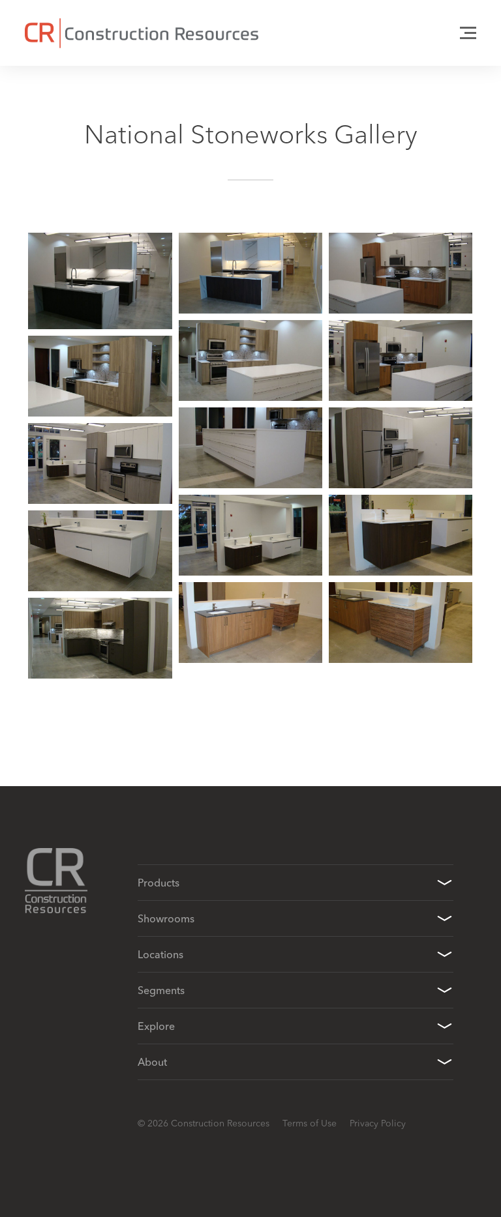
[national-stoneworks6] (250, 447)
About (152, 1061)
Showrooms (166, 918)
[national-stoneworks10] (400, 535)
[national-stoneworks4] (400, 360)
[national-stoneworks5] (100, 376)
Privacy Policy (378, 1123)
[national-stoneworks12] (250, 622)
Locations (160, 954)
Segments (161, 990)
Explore (156, 1026)
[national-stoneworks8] (100, 463)
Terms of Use (309, 1123)
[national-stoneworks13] (400, 622)
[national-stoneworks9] (250, 535)
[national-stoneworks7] (400, 447)
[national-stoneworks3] (250, 360)
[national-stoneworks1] (250, 273)
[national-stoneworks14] (100, 638)
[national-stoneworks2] (400, 273)
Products (158, 882)
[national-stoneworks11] (100, 550)
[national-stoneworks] (100, 281)
